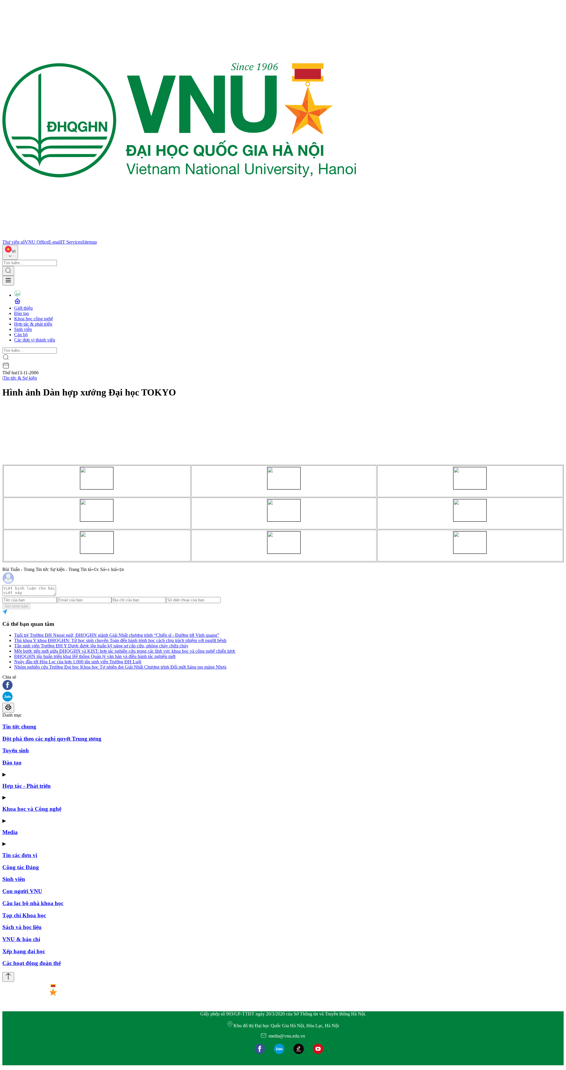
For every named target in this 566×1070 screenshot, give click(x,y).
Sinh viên (23, 329)
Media (10, 832)
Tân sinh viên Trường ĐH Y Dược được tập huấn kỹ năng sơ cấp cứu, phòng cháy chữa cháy (101, 645)
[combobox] (10, 252)
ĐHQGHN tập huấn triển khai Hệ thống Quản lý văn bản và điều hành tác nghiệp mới (94, 656)
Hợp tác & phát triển (33, 323)
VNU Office (36, 241)
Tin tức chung (19, 726)
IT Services (71, 241)
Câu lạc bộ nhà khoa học (32, 903)
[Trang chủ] (179, 236)
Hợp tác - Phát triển (26, 786)
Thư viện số (13, 241)
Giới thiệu (23, 308)
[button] (283, 685)
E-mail (54, 241)
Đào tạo (21, 313)
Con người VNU (22, 891)
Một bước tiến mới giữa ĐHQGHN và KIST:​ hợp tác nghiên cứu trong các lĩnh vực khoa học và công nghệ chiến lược (125, 651)
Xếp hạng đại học (23, 951)
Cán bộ (21, 334)
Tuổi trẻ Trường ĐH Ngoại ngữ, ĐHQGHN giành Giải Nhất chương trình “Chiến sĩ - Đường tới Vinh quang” (116, 635)
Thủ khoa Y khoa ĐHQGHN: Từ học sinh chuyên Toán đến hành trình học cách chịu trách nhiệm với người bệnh (120, 640)
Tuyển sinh (15, 750)
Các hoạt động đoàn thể (31, 963)
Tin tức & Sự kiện (20, 377)
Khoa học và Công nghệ (31, 809)
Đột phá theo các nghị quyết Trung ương (51, 739)
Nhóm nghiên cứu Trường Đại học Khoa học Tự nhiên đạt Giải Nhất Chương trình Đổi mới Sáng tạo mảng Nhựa (120, 666)
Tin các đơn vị (19, 855)
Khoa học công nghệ (33, 318)
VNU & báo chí (21, 939)
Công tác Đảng (20, 867)
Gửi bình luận (16, 606)
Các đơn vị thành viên (34, 339)
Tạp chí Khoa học (24, 915)
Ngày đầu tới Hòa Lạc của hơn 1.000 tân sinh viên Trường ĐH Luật (77, 661)
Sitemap (89, 241)
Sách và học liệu (22, 927)
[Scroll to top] (8, 977)
